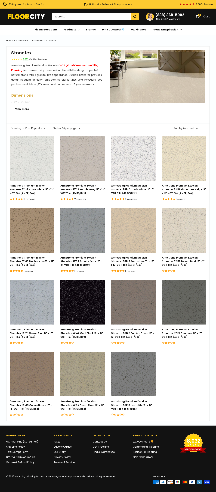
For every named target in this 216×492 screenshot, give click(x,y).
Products (70, 29)
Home (9, 40)
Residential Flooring (145, 452)
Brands (91, 29)
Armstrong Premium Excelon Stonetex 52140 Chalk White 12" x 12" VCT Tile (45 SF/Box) (133, 189)
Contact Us (100, 441)
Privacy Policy (62, 457)
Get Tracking (101, 447)
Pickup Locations (45, 29)
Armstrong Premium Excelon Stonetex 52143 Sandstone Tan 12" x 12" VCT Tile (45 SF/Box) (132, 261)
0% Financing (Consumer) (22, 441)
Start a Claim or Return (20, 457)
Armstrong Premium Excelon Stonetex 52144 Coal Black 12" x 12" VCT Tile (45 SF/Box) (81, 333)
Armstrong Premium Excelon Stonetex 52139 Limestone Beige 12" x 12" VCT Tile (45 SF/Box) (184, 189)
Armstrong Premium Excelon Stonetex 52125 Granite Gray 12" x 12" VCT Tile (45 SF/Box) (81, 261)
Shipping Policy (15, 447)
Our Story (60, 452)
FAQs (57, 441)
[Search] (135, 16)
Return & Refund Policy (20, 462)
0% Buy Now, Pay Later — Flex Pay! (27, 4)
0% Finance (138, 29)
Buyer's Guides (63, 447)
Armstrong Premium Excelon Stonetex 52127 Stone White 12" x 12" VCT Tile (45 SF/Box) (32, 189)
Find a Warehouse (104, 452)
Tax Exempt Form (17, 452)
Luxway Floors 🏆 (143, 441)
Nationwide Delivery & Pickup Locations (110, 4)
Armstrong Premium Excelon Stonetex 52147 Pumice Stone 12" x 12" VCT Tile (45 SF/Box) (132, 333)
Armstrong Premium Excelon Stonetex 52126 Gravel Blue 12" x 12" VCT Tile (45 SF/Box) (31, 333)
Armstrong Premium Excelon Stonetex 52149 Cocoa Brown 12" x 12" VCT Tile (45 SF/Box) (31, 405)
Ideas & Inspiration (165, 29)
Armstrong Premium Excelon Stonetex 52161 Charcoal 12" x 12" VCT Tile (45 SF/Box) (182, 333)
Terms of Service (64, 462)
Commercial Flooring (146, 447)
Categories (22, 40)
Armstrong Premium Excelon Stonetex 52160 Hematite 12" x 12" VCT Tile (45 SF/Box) (131, 405)
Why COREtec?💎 (113, 29)
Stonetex (51, 40)
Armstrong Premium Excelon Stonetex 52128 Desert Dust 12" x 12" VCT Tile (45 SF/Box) (184, 261)
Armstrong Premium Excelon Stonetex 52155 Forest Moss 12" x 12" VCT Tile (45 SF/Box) (82, 405)
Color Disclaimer (143, 457)
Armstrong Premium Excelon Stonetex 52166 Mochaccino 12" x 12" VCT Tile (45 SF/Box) (32, 261)
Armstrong (37, 40)
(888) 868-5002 (169, 15)
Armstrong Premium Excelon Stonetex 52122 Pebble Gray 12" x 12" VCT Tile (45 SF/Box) (82, 189)
